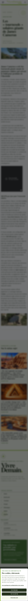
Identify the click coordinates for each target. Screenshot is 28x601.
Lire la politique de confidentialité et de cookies (13, 585)
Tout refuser (14, 590)
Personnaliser (14, 597)
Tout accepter (14, 593)
